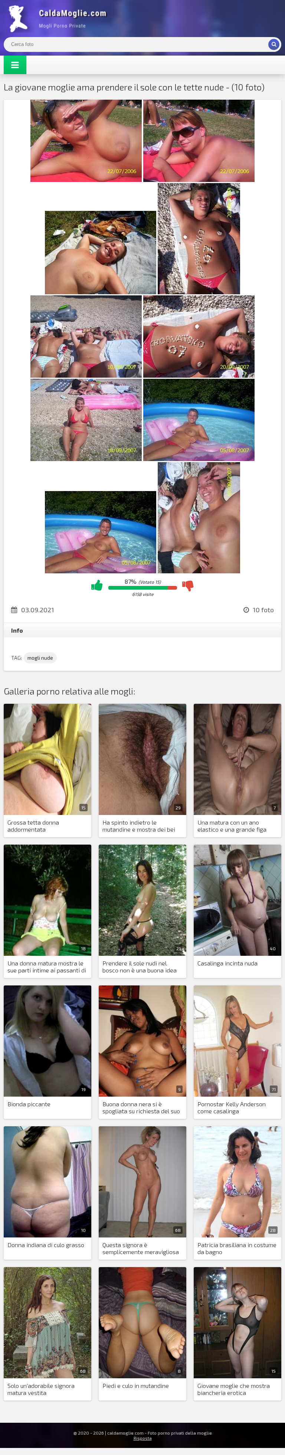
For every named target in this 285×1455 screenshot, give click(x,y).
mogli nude (40, 657)
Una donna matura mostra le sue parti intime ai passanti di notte (46, 966)
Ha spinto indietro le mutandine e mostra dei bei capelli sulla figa (138, 826)
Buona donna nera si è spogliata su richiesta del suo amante (141, 1107)
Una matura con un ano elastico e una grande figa (231, 826)
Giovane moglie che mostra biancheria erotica (233, 1389)
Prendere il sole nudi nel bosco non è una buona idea (139, 966)
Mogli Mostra (59, 18)
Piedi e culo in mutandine (135, 1385)
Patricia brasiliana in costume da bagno (236, 1248)
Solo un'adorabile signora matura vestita (41, 1389)
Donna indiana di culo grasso (45, 1244)
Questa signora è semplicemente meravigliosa (140, 1248)
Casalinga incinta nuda (227, 963)
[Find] (273, 44)
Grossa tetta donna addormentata (33, 826)
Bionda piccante (28, 1103)
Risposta (143, 1438)
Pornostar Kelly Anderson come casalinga (231, 1107)
